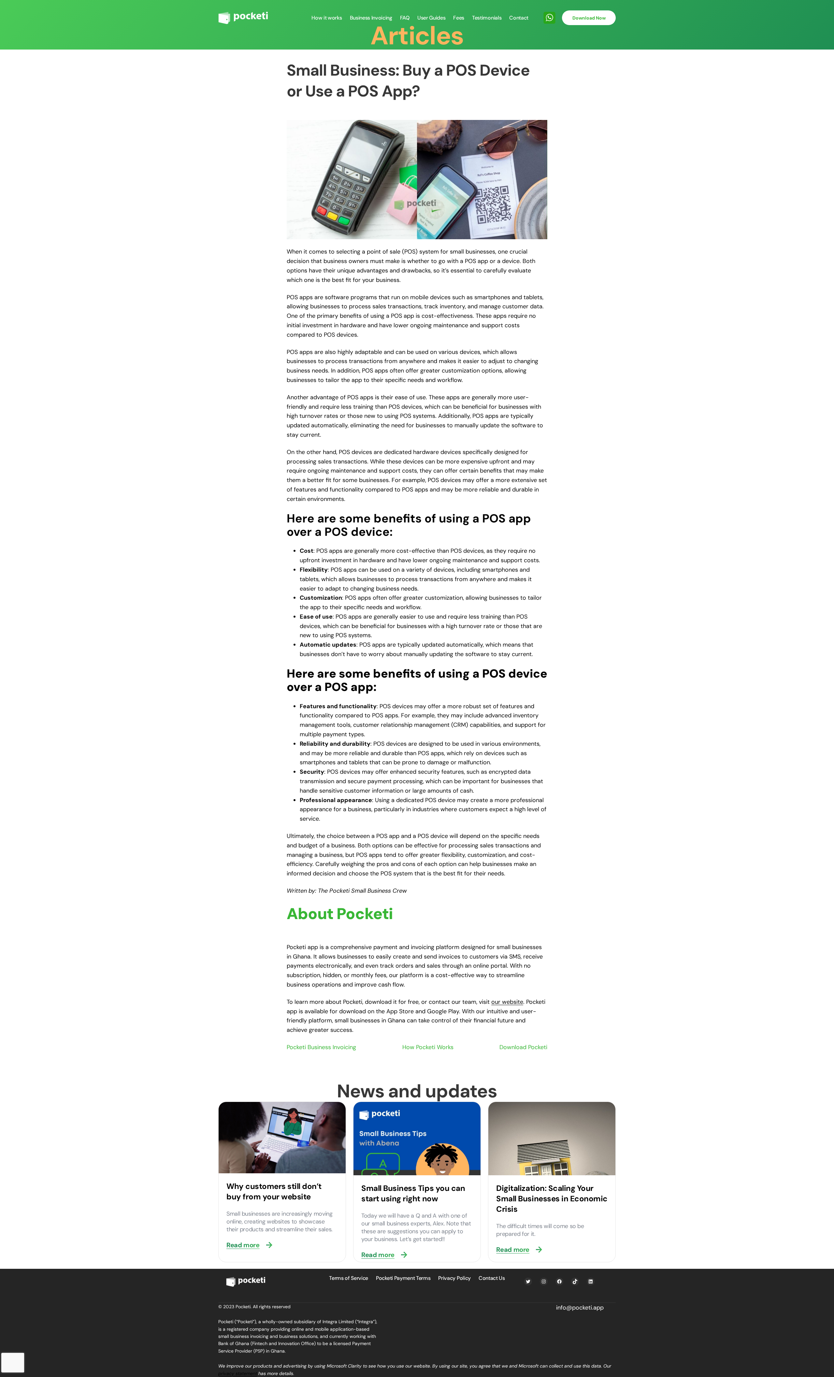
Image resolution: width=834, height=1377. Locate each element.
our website (507, 1002)
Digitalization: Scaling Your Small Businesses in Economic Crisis (552, 1198)
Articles (417, 35)
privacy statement (237, 1373)
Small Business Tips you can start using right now (413, 1193)
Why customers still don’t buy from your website (274, 1191)
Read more (243, 1245)
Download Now (589, 18)
